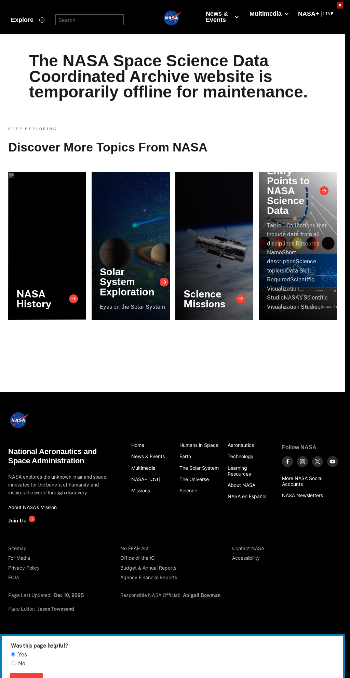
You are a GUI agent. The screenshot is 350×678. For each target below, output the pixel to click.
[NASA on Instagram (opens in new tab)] (302, 461)
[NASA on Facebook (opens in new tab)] (287, 461)
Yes (22, 654)
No (21, 663)
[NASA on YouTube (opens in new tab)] (332, 461)
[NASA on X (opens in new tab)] (317, 461)
